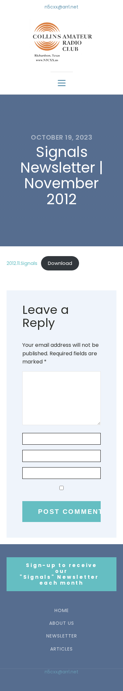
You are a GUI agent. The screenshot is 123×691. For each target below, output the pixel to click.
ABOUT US (61, 623)
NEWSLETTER (61, 636)
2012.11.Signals (22, 263)
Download (60, 263)
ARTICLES (61, 649)
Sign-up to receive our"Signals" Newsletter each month (62, 574)
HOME (61, 610)
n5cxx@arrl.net (61, 7)
